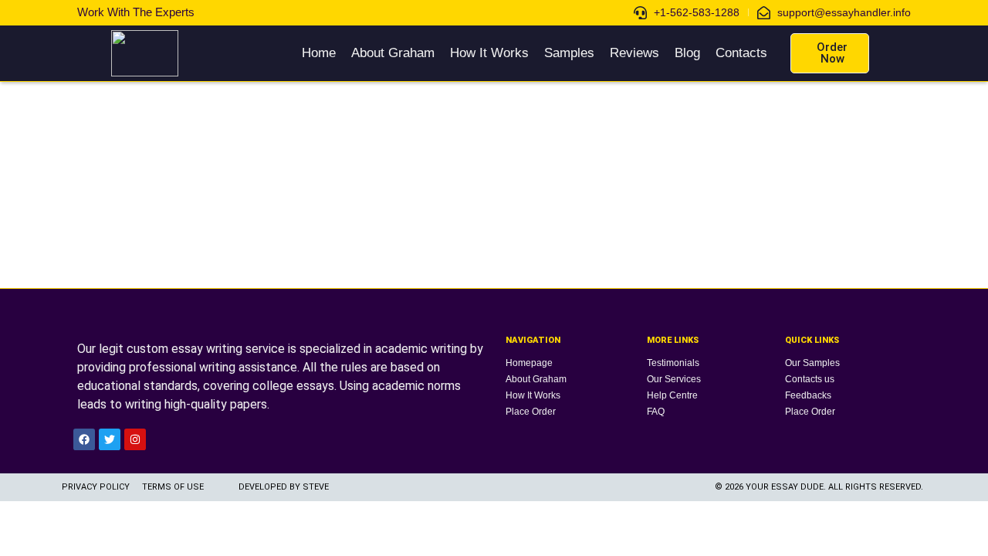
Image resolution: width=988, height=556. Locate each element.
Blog (687, 53)
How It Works (489, 53)
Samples (569, 53)
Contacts (741, 53)
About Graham (393, 53)
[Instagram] (135, 439)
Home (319, 53)
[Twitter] (109, 439)
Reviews (634, 53)
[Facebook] (84, 439)
